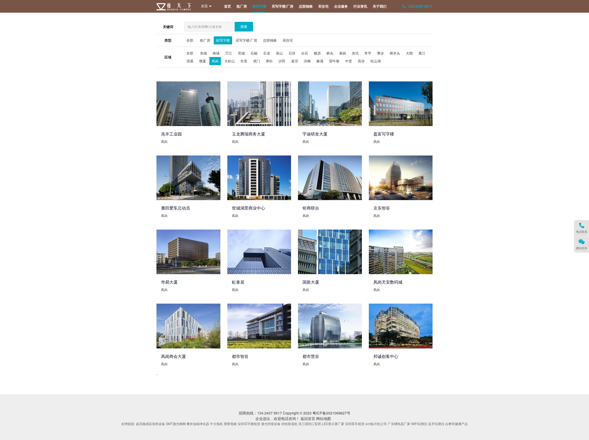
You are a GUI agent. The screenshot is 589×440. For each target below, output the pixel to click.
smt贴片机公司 (376, 423)
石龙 (266, 53)
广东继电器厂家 (399, 423)
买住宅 (323, 6)
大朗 (409, 53)
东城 (203, 53)
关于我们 (380, 6)
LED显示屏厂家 (333, 423)
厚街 (269, 60)
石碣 (254, 53)
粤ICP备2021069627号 (331, 413)
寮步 (380, 53)
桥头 (329, 53)
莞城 (241, 53)
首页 (227, 6)
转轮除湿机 (289, 423)
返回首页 (307, 418)
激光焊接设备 (270, 423)
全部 (189, 40)
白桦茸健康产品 (456, 423)
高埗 (361, 60)
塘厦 (202, 60)
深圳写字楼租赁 (249, 423)
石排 (292, 53)
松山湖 (375, 60)
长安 (243, 60)
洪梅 (307, 60)
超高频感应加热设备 (150, 423)
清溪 (189, 60)
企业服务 (341, 6)
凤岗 (215, 60)
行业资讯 (360, 6)
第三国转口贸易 (309, 423)
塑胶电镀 (230, 423)
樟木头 (395, 53)
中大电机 (216, 423)
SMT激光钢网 (176, 423)
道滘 (294, 60)
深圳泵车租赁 (354, 423)
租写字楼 (259, 6)
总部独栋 (306, 6)
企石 (304, 53)
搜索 (243, 26)
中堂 (348, 60)
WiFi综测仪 (419, 423)
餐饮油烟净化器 (198, 423)
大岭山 (229, 60)
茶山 (279, 53)
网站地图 (323, 418)
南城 (216, 53)
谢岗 (342, 53)
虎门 (256, 60)
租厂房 (242, 6)
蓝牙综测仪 (436, 423)
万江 (228, 53)
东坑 (355, 53)
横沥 (317, 53)
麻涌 (319, 60)
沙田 (281, 60)
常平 (367, 53)
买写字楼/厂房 (282, 6)
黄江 (422, 53)
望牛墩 (334, 60)
